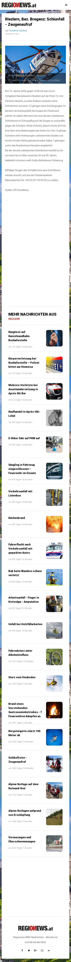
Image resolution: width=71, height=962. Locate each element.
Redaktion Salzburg (18, 31)
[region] (35, 222)
